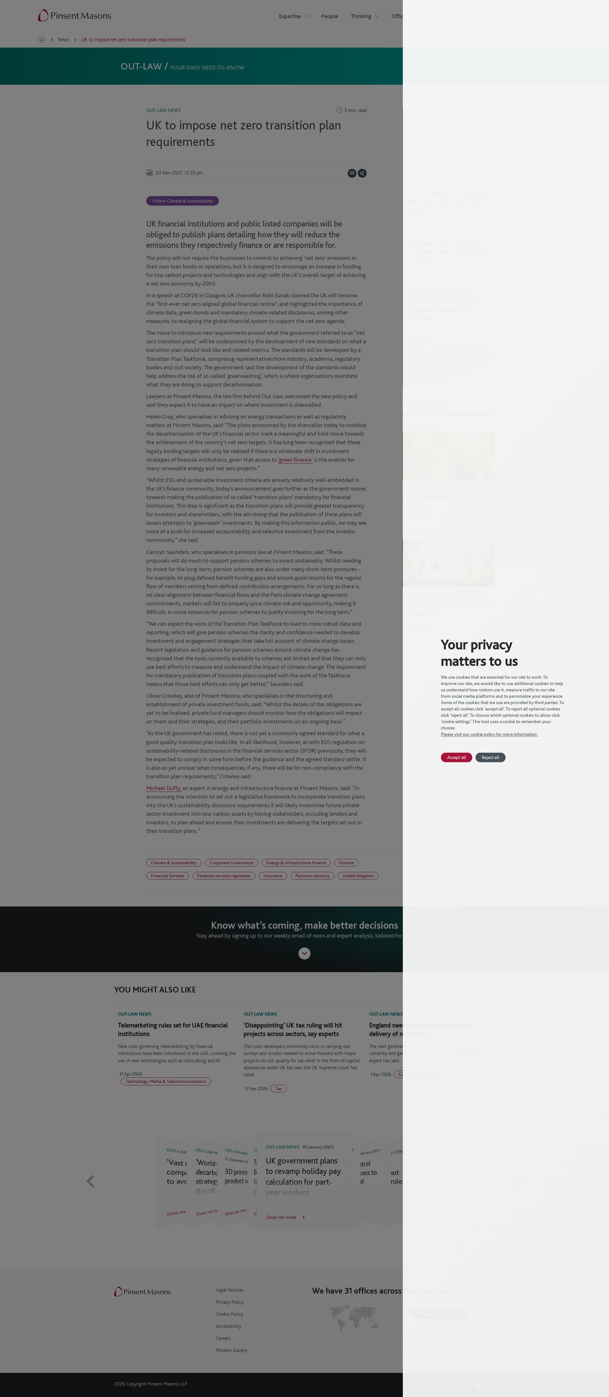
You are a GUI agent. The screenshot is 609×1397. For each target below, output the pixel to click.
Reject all (490, 757)
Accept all (456, 757)
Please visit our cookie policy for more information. (489, 734)
